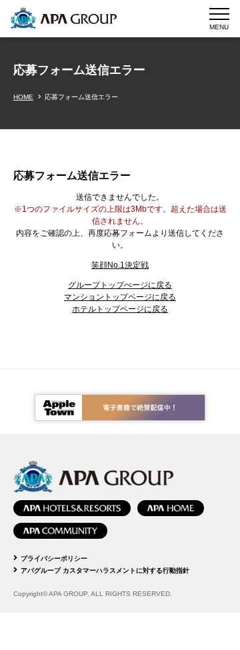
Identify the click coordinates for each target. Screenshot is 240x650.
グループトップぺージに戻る (120, 285)
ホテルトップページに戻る (120, 309)
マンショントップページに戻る (120, 297)
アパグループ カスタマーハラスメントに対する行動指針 (105, 570)
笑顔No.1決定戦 (120, 265)
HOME (23, 97)
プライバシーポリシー (54, 558)
